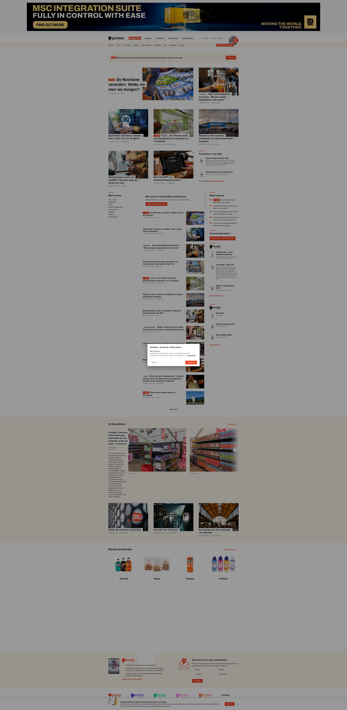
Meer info (154, 362)
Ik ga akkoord (191, 362)
